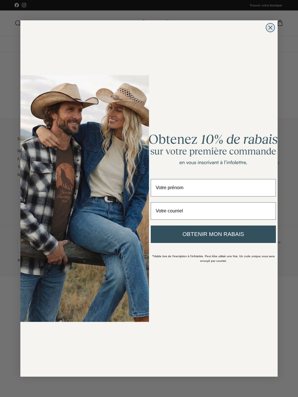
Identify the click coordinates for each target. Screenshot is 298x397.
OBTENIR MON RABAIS (213, 234)
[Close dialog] (270, 27)
